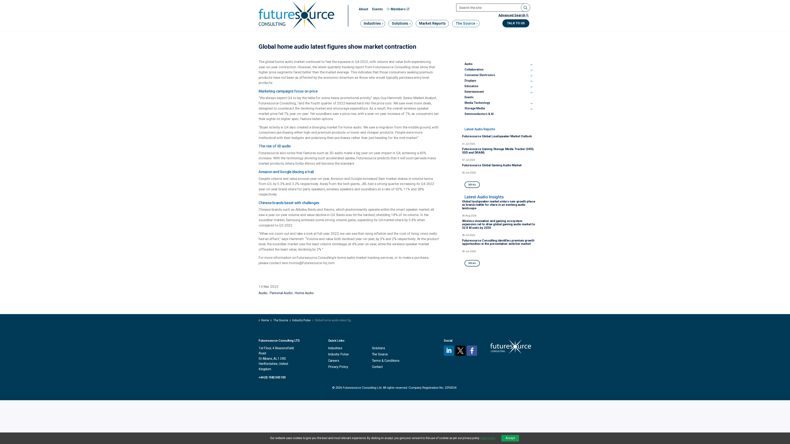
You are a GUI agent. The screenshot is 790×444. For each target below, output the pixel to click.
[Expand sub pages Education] (531, 86)
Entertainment (474, 91)
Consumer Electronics (480, 75)
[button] (525, 7)
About (363, 9)
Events (377, 9)
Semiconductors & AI (479, 114)
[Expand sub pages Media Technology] (531, 103)
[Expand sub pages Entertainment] (531, 92)
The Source (465, 23)
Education (471, 86)
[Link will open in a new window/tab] (449, 351)
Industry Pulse (338, 354)
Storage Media (475, 108)
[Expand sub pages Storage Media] (531, 109)
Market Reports (432, 23)
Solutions (400, 23)
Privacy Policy (338, 367)
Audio (263, 293)
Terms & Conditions (386, 361)
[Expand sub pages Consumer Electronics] (531, 75)
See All (472, 185)
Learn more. (488, 438)
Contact (377, 367)
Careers (333, 361)
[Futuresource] (296, 15)
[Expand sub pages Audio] (531, 64)
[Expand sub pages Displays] (531, 81)
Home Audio (304, 293)
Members (398, 9)
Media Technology (477, 102)
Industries (372, 23)
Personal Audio (281, 293)
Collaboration (474, 69)
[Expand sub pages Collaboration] (531, 70)
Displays (470, 80)
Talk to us (516, 23)
